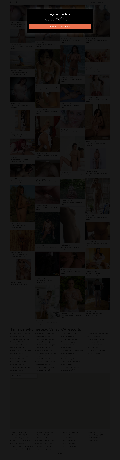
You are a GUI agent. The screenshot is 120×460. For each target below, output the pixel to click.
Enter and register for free (60, 26)
